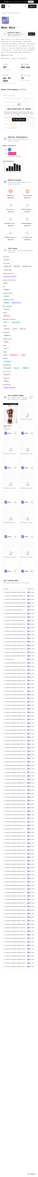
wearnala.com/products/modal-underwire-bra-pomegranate (16, 655)
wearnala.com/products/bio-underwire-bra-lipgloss (16, 934)
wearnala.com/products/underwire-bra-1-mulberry (16, 857)
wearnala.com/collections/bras (14, 828)
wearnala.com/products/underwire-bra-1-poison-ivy (16, 606)
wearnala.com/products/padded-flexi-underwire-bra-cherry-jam (16, 966)
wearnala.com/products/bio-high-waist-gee (16, 818)
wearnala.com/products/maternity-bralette (16, 754)
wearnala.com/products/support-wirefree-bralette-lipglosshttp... (16, 804)
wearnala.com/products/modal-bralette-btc (16, 670)
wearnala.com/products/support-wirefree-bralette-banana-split (16, 850)
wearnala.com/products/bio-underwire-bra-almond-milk (16, 648)
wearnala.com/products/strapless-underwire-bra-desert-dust (16, 684)
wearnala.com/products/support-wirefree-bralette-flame (16, 715)
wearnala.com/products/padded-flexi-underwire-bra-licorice (16, 945)
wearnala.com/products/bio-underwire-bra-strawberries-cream (16, 821)
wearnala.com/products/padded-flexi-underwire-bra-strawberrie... (16, 790)
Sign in (31, 34)
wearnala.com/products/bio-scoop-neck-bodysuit (16, 617)
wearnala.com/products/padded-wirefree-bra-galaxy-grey (16, 924)
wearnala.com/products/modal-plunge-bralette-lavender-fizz (16, 910)
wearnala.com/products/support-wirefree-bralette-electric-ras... (16, 712)
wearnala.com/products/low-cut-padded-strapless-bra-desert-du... (16, 599)
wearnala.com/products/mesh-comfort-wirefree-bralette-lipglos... (16, 733)
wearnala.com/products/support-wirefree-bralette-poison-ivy (16, 705)
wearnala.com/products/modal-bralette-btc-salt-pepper (16, 846)
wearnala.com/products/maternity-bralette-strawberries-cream (16, 839)
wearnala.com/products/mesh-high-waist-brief (16, 592)
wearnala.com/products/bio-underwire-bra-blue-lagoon (16, 881)
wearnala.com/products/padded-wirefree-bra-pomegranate (16, 963)
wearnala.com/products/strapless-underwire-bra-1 (16, 899)
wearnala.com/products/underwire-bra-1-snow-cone (16, 631)
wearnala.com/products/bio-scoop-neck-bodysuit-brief (16, 797)
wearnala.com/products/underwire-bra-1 (16, 948)
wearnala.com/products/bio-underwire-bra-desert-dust (16, 726)
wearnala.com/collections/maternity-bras (16, 765)
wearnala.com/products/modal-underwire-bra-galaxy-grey (16, 634)
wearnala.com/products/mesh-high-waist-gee (16, 867)
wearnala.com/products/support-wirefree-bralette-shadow (16, 680)
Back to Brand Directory (11, 13)
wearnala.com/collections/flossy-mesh (15, 627)
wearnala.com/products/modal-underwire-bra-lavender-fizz (16, 920)
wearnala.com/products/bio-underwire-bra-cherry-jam (16, 737)
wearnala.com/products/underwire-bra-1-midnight (16, 871)
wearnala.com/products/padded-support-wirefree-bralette (16, 888)
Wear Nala (31, 592)
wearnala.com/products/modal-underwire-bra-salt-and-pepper (16, 941)
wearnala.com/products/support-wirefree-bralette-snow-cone (16, 751)
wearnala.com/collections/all (13, 610)
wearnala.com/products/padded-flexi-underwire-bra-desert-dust (16, 719)
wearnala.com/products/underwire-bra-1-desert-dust (16, 645)
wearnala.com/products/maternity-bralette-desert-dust (16, 613)
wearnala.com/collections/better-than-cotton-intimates (16, 811)
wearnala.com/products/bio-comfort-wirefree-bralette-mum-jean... (16, 595)
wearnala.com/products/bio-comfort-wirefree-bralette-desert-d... (16, 666)
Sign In (32, 6)
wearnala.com (9, 659)
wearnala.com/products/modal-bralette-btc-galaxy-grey (16, 917)
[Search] (25, 6)
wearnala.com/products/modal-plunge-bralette (16, 793)
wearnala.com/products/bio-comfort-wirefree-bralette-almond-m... (16, 740)
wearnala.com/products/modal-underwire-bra (16, 775)
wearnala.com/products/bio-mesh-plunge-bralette (16, 906)
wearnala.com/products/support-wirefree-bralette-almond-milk (16, 673)
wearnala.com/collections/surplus (14, 620)
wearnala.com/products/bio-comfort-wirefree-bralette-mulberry (16, 687)
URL (5, 589)
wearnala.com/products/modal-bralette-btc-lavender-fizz (16, 768)
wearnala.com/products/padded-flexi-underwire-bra (16, 892)
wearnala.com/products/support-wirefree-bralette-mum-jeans (16, 952)
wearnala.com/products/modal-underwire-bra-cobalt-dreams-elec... (16, 800)
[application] (12, 153)
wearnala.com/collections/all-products (16, 814)
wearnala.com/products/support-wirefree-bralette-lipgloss (16, 677)
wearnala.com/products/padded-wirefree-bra (16, 913)
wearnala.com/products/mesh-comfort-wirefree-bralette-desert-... (16, 708)
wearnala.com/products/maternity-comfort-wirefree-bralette (16, 843)
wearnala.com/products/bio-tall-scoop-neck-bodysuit (16, 895)
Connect (31, 1)
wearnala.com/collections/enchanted (15, 602)
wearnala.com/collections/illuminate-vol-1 (16, 860)
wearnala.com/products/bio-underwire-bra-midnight (16, 747)
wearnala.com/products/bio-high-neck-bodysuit (16, 938)
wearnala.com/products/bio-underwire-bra (16, 927)
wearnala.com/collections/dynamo (14, 691)
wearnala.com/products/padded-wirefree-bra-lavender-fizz (16, 959)
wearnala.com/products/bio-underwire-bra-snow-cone (16, 701)
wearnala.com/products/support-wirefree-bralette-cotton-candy (16, 772)
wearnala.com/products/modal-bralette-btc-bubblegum (16, 864)
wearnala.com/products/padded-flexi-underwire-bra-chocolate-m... (16, 783)
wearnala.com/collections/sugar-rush (15, 825)
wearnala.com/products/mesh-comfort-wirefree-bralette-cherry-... (16, 744)
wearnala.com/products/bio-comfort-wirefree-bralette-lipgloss (16, 722)
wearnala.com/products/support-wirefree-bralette (16, 624)
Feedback (32, 1174)
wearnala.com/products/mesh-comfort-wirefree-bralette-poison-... (16, 652)
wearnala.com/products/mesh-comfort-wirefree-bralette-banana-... (16, 779)
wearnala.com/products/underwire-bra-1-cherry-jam (16, 903)
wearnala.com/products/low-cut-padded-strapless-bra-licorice (16, 878)
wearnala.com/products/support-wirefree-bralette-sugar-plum (16, 853)
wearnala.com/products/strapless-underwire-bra (16, 694)
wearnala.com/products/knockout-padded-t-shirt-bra (16, 807)
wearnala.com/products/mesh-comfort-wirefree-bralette (16, 874)
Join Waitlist (20, 119)
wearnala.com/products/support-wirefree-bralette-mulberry (16, 761)
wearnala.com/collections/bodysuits (15, 758)
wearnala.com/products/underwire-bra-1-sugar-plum (16, 885)
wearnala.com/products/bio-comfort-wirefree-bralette (16, 931)
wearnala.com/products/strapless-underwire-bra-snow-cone (16, 730)
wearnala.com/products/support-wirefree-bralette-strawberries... (16, 641)
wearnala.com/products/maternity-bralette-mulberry (16, 698)
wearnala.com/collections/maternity (15, 638)
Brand (29, 589)
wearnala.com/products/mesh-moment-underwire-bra (16, 832)
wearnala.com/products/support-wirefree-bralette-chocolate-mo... (16, 835)
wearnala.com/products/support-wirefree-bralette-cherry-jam (16, 786)
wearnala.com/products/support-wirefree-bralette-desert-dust (16, 662)
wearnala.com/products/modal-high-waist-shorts (16, 956)
